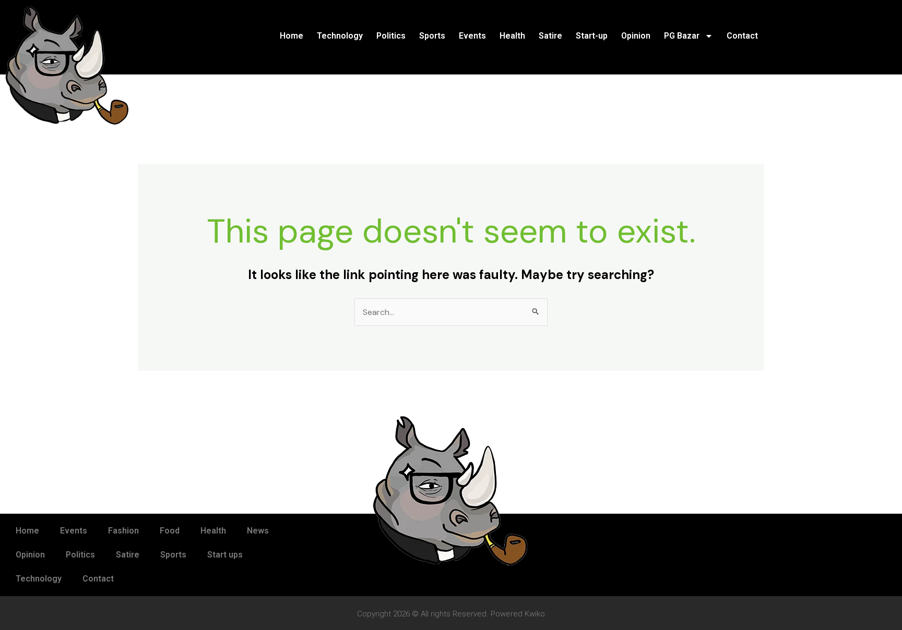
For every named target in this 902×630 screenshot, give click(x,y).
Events (472, 36)
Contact (742, 36)
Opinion (635, 36)
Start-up (592, 36)
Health (512, 36)
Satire (550, 36)
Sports (432, 36)
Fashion (123, 531)
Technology (340, 36)
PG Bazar (681, 36)
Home (291, 36)
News (258, 531)
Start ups (225, 555)
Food (170, 531)
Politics (391, 36)
